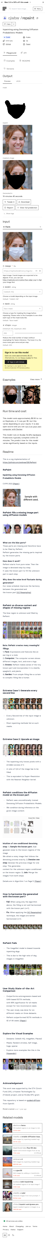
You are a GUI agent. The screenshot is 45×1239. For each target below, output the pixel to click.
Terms (35, 1226)
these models (26, 358)
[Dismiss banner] (43, 2)
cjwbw (13, 18)
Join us (28, 1226)
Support (20, 1230)
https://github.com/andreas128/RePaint (19, 462)
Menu (39, 9)
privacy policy (25, 368)
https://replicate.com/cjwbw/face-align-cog (19, 280)
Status (13, 1230)
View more (35, 379)
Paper (28, 44)
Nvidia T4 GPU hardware (30, 435)
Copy (9, 24)
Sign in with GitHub (17, 362)
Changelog (20, 1226)
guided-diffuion (33, 1100)
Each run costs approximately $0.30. (18, 355)
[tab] (7, 81)
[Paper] (16, 483)
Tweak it (10, 202)
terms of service (10, 368)
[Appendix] (11, 1053)
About (11, 1226)
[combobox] (19, 9)
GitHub (8, 44)
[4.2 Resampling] (24, 592)
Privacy (6, 1230)
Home (5, 1226)
